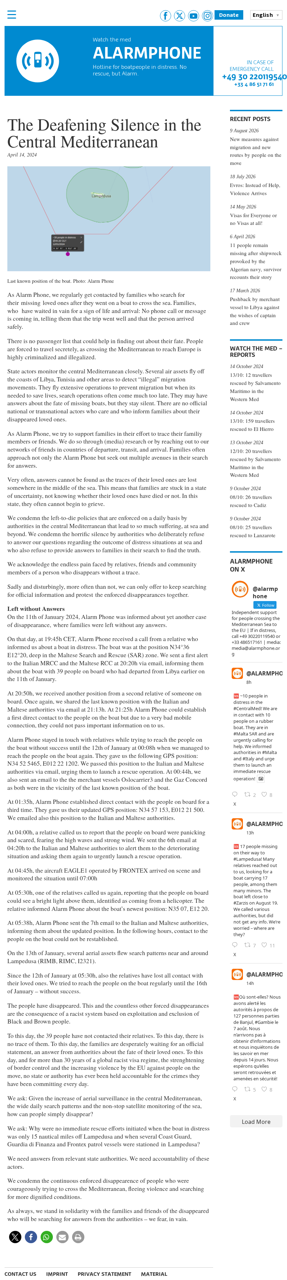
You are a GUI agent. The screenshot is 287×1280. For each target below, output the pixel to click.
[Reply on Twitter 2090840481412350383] (236, 794)
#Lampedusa (247, 859)
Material (154, 1274)
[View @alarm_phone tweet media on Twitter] (261, 779)
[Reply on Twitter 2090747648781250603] (236, 1089)
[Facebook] (165, 15)
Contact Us (20, 1274)
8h (248, 682)
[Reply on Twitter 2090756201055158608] (236, 945)
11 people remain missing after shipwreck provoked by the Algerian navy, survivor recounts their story (256, 260)
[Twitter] (179, 15)
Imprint (57, 1274)
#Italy (248, 758)
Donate (229, 15)
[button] (15, 1237)
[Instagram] (207, 15)
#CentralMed (247, 708)
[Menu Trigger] (11, 14)
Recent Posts (250, 119)
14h (250, 983)
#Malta (240, 734)
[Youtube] (193, 15)
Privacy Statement (104, 1274)
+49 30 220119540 (254, 76)
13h (250, 833)
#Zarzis (240, 903)
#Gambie (264, 1022)
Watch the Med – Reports (256, 352)
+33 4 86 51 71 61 (254, 84)
